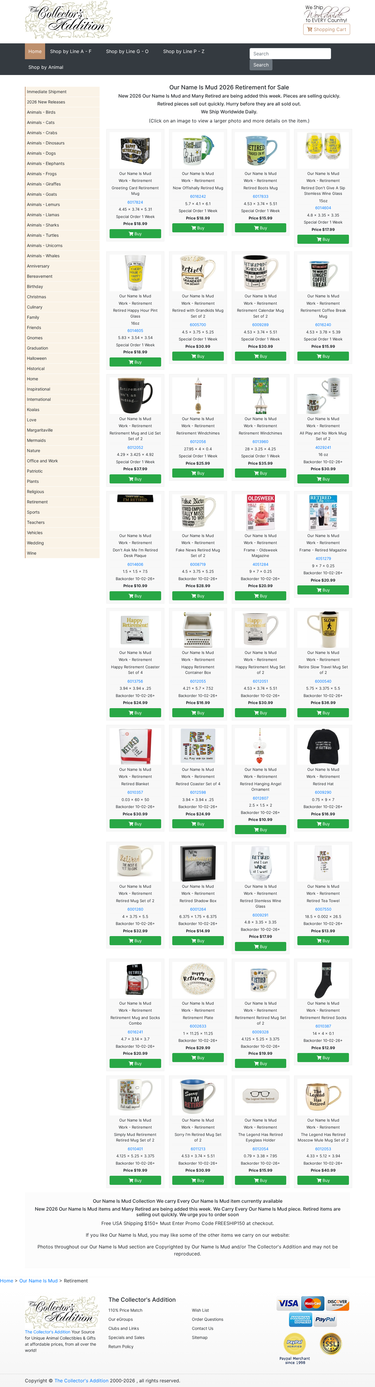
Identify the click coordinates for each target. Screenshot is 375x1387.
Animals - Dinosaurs (45, 142)
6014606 (135, 564)
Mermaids (36, 440)
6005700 (198, 324)
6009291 (260, 915)
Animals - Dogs (41, 153)
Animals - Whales (43, 255)
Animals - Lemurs (43, 204)
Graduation (37, 347)
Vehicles (34, 532)
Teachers (36, 522)
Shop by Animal (45, 67)
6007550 (323, 909)
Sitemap (200, 1337)
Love (31, 419)
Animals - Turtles (43, 235)
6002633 (198, 1026)
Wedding (35, 542)
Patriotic (35, 470)
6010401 (135, 1148)
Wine (31, 553)
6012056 (198, 441)
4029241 (323, 447)
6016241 (135, 1032)
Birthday (35, 286)
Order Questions (207, 1319)
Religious (35, 491)
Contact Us (202, 1328)
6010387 (323, 1026)
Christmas (36, 296)
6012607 (260, 798)
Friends (34, 327)
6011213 (198, 1148)
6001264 (198, 909)
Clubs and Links (123, 1328)
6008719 (198, 564)
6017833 (260, 196)
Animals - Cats (40, 122)
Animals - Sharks (43, 224)
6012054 (260, 1148)
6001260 (135, 909)
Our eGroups (120, 1319)
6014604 (323, 207)
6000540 (323, 681)
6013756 (135, 681)
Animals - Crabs (42, 132)
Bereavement (39, 276)
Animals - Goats (42, 194)
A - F (70, 51)
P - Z (183, 51)
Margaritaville (40, 429)
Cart (330, 29)
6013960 (260, 441)
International (39, 399)
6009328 (260, 1032)
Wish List (200, 1310)
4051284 (260, 564)
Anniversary (38, 265)
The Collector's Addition (47, 1331)
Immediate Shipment (47, 91)
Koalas (33, 409)
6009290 (323, 792)
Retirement (37, 501)
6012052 (135, 447)
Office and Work (42, 460)
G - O (127, 51)
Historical (36, 368)
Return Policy (121, 1346)
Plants (33, 481)
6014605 (135, 330)
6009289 (260, 324)
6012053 (323, 1148)
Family (33, 317)
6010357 (135, 792)
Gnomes (34, 337)
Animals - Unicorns (44, 245)
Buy (137, 233)
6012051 (260, 681)
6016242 (198, 196)
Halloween (37, 358)
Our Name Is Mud (38, 1281)
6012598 (198, 792)
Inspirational (38, 388)
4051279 (323, 558)
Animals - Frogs (42, 173)
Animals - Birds (41, 112)
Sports (33, 512)
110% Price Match (125, 1310)
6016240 (323, 324)
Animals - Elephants (45, 163)
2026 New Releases (46, 101)
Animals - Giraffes (44, 183)
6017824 (135, 202)
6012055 (198, 681)
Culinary (34, 306)
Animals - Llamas (43, 214)
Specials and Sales (126, 1337)
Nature (33, 450)
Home (35, 51)
